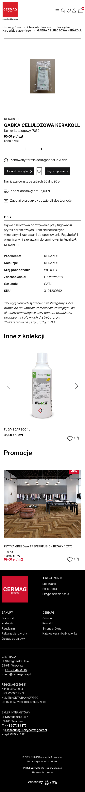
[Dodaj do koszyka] (76, 438)
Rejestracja (49, 589)
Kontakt (47, 623)
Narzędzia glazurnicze (17, 30)
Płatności (8, 623)
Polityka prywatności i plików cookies (42, 768)
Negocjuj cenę (56, 171)
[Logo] (16, 11)
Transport (8, 618)
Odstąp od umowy (13, 638)
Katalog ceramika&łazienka (59, 633)
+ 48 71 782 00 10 (16, 670)
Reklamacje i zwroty (14, 633)
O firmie (47, 618)
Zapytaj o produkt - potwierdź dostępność (41, 200)
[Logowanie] (74, 11)
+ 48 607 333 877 (15, 725)
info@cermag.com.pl (18, 674)
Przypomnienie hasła (55, 594)
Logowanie (49, 584)
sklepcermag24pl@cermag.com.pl (26, 730)
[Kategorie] (57, 11)
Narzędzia (64, 27)
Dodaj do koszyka (17, 171)
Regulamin (8, 628)
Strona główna (12, 27)
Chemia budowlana (39, 27)
